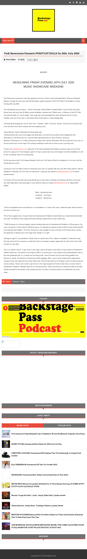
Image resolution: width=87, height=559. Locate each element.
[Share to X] (32, 60)
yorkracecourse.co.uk (20, 149)
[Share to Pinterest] (37, 60)
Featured (15, 281)
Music (23, 281)
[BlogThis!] (30, 60)
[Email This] (28, 60)
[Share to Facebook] (35, 60)
